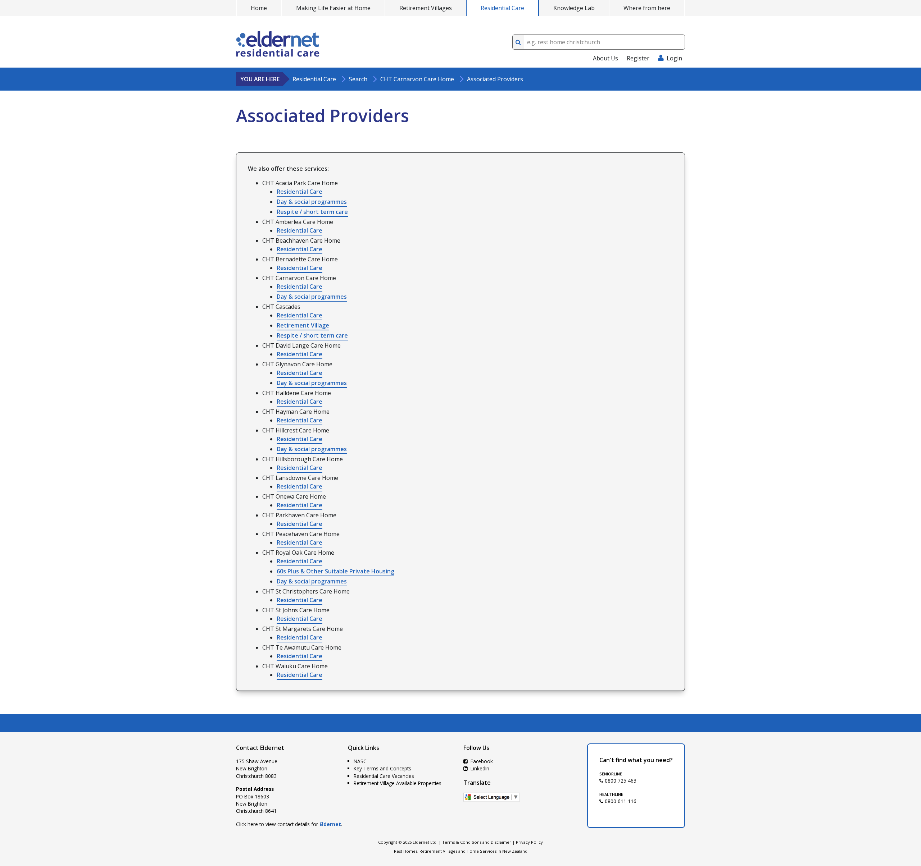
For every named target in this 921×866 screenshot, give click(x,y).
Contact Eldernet (260, 748)
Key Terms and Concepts (382, 768)
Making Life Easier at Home (333, 8)
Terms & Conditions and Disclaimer (476, 842)
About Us (605, 58)
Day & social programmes (312, 202)
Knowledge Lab (574, 8)
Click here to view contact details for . (289, 824)
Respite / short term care (312, 212)
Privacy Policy (529, 842)
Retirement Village (303, 325)
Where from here (646, 8)
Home (259, 8)
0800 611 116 (619, 801)
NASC (360, 761)
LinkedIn (479, 768)
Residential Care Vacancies (384, 776)
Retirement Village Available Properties (397, 783)
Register (638, 58)
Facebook (481, 761)
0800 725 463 (619, 780)
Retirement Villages (425, 8)
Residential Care (502, 8)
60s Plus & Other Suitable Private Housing (335, 571)
